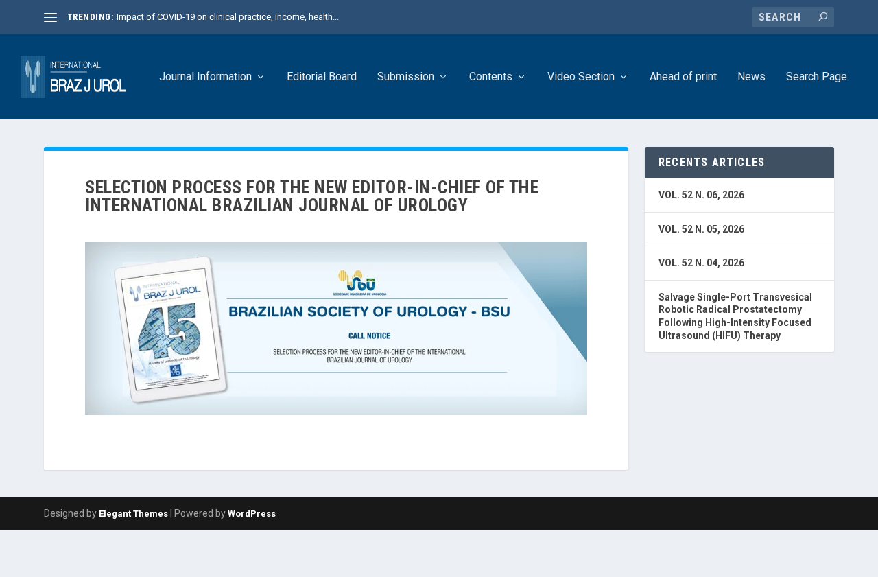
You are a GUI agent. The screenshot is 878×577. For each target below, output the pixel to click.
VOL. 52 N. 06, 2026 (701, 194)
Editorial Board (322, 77)
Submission (405, 77)
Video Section (581, 77)
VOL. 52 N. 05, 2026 (701, 229)
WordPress (252, 513)
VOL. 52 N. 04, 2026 (701, 262)
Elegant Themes (133, 513)
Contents (490, 77)
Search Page (816, 77)
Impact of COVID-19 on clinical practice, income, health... (228, 17)
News (751, 77)
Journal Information (205, 77)
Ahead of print (683, 77)
